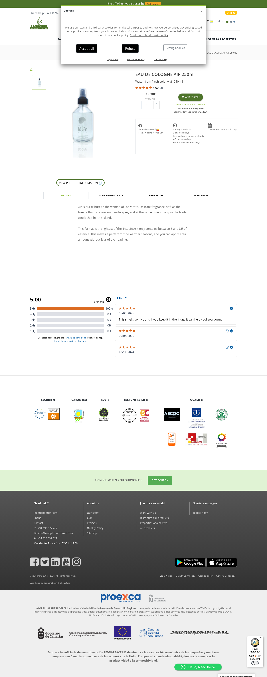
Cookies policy (160, 59)
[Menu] (261, 638)
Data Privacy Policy (136, 59)
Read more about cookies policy (149, 35)
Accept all (86, 48)
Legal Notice (112, 59)
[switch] (255, 663)
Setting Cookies (175, 48)
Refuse (130, 48)
